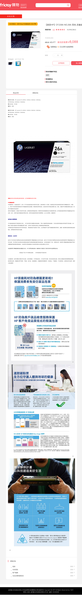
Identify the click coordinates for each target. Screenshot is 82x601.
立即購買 (61, 63)
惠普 (47, 75)
